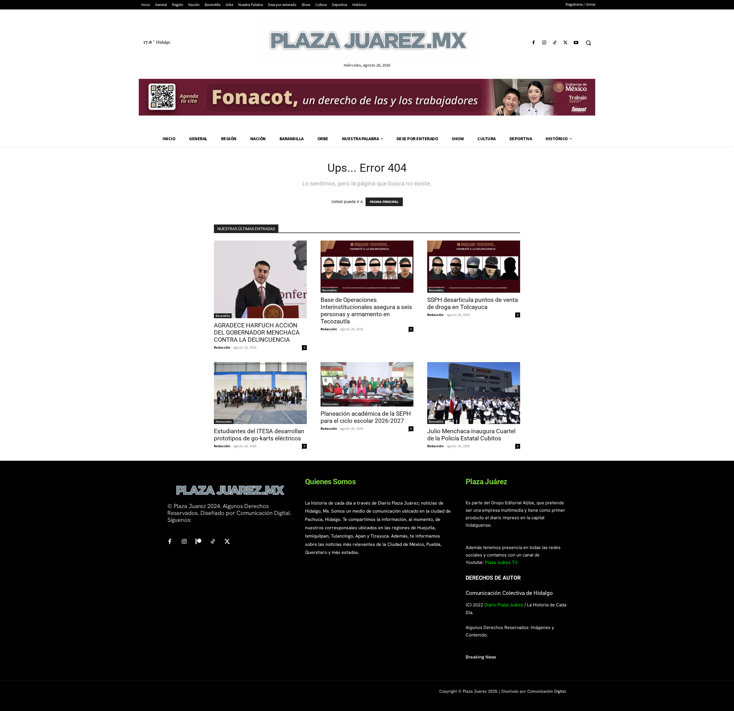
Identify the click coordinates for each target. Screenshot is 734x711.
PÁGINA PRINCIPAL (384, 202)
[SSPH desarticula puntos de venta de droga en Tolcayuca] (473, 267)
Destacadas (224, 421)
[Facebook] (533, 43)
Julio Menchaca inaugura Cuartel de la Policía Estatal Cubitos (471, 435)
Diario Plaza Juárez (503, 605)
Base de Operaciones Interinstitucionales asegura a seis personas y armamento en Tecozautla (366, 310)
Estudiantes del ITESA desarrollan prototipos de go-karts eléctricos (259, 435)
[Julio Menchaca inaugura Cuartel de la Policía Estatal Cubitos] (473, 393)
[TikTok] (555, 43)
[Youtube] (576, 43)
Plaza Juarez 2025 (480, 691)
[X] (565, 43)
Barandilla (223, 316)
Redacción (222, 347)
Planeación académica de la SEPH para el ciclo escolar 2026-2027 (366, 417)
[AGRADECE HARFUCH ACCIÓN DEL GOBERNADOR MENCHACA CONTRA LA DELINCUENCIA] (260, 279)
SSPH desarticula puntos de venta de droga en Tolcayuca (472, 303)
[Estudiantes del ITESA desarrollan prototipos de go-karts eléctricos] (260, 393)
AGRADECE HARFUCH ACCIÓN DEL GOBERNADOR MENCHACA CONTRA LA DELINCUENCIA (257, 332)
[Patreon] (198, 542)
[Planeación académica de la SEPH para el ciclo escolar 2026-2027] (367, 384)
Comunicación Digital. (547, 691)
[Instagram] (544, 43)
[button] (588, 43)
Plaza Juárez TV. (501, 562)
